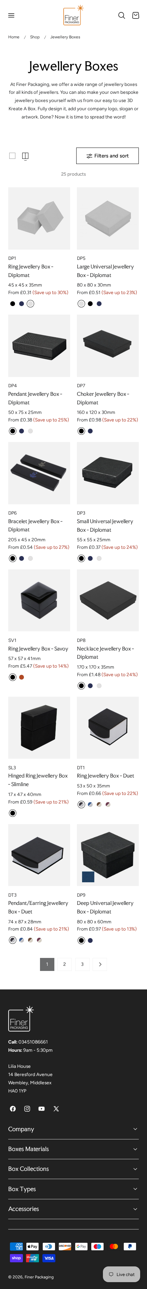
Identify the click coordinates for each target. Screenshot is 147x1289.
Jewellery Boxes (65, 37)
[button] (11, 15)
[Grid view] (12, 156)
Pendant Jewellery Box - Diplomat (35, 398)
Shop (35, 37)
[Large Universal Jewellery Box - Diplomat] (108, 218)
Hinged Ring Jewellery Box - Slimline (38, 779)
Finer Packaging (39, 1277)
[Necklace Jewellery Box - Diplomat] (108, 600)
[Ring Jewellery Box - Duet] (108, 728)
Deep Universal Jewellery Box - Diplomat (105, 907)
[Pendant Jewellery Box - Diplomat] (39, 346)
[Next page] (100, 964)
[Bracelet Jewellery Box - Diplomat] (39, 473)
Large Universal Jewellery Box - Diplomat (105, 270)
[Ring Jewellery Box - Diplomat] (39, 218)
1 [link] (47, 964)
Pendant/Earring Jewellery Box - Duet (38, 907)
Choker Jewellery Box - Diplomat (103, 398)
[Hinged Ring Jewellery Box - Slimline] (39, 728)
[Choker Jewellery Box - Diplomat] (108, 346)
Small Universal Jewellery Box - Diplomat (105, 525)
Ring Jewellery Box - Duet (105, 775)
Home (13, 37)
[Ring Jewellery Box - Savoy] (39, 600)
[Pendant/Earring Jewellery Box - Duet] (39, 855)
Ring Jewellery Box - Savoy (38, 648)
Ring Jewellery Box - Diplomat (30, 270)
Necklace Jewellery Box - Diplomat (105, 652)
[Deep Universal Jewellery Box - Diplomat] (108, 855)
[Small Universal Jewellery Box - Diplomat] (108, 473)
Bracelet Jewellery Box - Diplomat (35, 525)
